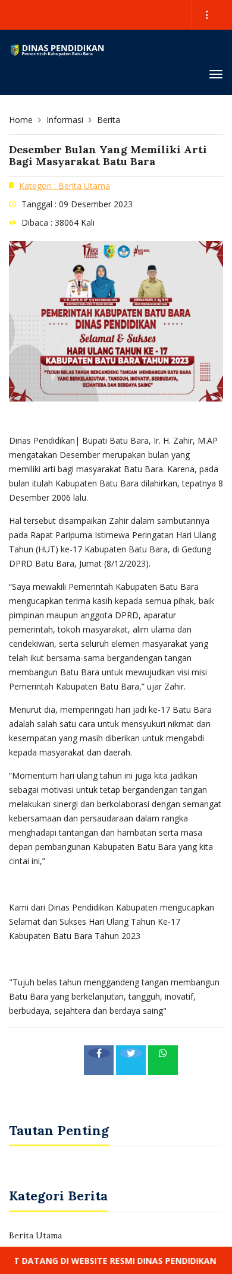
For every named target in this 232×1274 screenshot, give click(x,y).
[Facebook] (99, 1060)
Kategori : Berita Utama (64, 185)
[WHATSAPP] (163, 1060)
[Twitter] (131, 1060)
